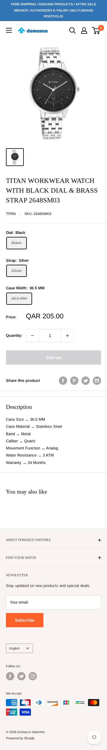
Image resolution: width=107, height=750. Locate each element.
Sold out (54, 357)
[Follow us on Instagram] (33, 676)
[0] (96, 30)
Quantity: (14, 335)
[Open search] (72, 30)
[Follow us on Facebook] (10, 676)
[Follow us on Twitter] (21, 676)
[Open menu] (9, 30)
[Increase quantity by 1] (67, 335)
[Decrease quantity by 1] (32, 335)
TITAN (11, 214)
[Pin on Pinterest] (74, 380)
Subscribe (24, 620)
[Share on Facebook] (63, 380)
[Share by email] (97, 380)
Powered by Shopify (20, 738)
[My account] (84, 30)
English (14, 648)
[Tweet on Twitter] (85, 380)
